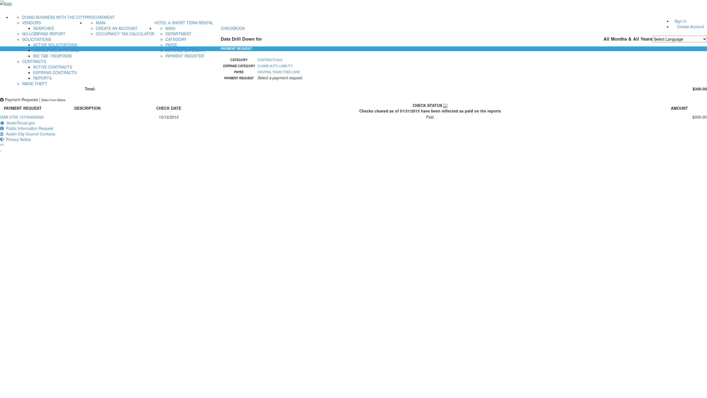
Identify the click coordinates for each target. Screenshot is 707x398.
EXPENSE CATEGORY (185, 50)
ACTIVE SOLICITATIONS (55, 45)
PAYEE (171, 45)
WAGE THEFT (34, 83)
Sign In (680, 21)
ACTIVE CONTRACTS (52, 67)
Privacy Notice (17, 139)
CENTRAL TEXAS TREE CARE (278, 72)
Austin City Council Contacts (29, 134)
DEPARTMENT (178, 33)
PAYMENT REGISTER (184, 56)
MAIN (100, 22)
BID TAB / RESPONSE (52, 56)
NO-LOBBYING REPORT (43, 33)
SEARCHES (43, 28)
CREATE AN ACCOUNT (117, 28)
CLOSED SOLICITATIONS (56, 50)
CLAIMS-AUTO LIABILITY (274, 66)
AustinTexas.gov (19, 122)
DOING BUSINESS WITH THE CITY (53, 17)
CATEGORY (175, 39)
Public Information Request (28, 128)
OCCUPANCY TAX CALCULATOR (125, 33)
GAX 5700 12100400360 (22, 117)
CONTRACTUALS (269, 59)
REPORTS (42, 78)
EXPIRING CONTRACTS (54, 72)
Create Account (690, 26)
